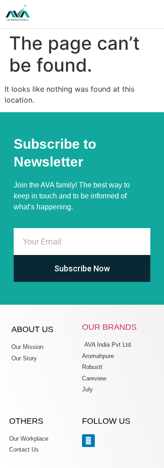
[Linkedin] (88, 440)
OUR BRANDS (109, 327)
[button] (156, 14)
